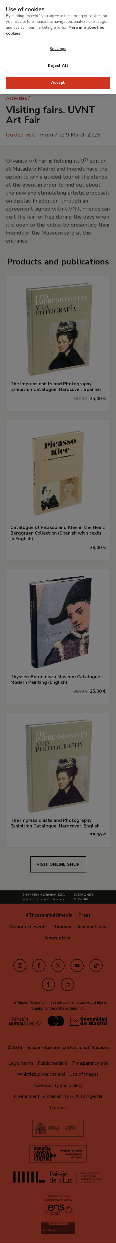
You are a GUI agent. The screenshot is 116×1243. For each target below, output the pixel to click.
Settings (58, 49)
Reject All (58, 65)
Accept (58, 82)
